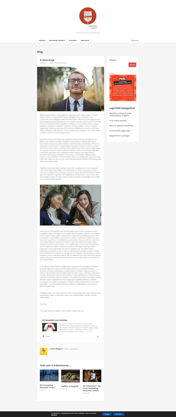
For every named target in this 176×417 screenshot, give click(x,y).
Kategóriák (72, 40)
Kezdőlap (42, 40)
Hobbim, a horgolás (69, 386)
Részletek (54, 415)
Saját (51, 63)
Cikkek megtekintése (70, 349)
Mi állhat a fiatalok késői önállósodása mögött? (120, 114)
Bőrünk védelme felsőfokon (121, 126)
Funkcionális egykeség (120, 131)
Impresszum (85, 40)
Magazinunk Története (57, 40)
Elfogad (107, 414)
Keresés (113, 60)
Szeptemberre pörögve (119, 136)
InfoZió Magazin (62, 63)
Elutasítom (118, 414)
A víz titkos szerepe (118, 121)
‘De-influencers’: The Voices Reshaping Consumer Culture (92, 388)
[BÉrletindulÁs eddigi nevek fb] (123, 88)
